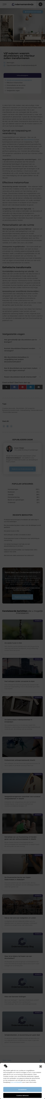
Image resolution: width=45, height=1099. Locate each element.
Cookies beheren (22, 1095)
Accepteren (22, 1089)
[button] (41, 1066)
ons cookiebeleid (16, 1082)
